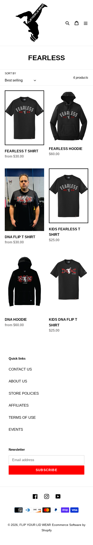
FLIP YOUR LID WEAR (35, 525)
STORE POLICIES (24, 393)
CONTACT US (20, 369)
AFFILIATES (19, 405)
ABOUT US (18, 381)
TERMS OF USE (22, 417)
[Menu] (85, 23)
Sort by (10, 73)
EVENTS (16, 429)
